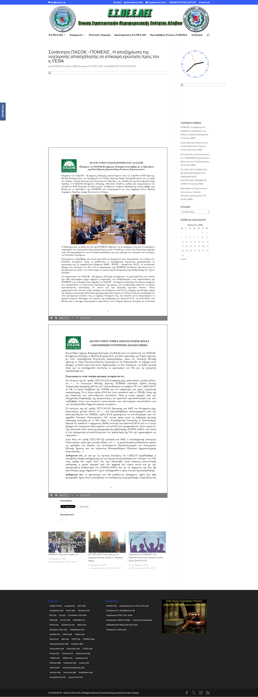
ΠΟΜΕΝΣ (89, 639)
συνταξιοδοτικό (58, 677)
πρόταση (55, 672)
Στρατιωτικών (83, 653)
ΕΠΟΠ (54, 625)
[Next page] (56, 318)
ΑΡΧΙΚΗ (111, 606)
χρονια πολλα (75, 677)
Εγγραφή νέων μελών (157, 2)
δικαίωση (55, 663)
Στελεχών (67, 653)
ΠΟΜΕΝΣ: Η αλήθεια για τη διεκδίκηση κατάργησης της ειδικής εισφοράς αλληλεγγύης (194, 131)
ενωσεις (84, 663)
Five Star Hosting (130, 692)
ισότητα (54, 667)
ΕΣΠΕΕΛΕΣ (58, 66)
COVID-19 (56, 606)
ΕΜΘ (53, 620)
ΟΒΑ (65, 639)
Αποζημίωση (56, 610)
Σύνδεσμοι (197, 35)
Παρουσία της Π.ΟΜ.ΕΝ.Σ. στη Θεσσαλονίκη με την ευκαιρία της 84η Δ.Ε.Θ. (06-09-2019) (146, 557)
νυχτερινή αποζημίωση (73, 667)
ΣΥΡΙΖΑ (87, 648)
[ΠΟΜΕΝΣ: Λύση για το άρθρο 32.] (67, 542)
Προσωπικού (57, 648)
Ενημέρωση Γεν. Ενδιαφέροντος (120, 610)
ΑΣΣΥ (81, 606)
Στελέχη (54, 653)
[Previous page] (51, 318)
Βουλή (70, 610)
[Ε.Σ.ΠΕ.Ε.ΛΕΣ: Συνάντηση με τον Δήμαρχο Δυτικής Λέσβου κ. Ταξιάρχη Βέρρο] (107, 542)
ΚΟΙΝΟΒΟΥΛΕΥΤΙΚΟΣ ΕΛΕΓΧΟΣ (182, 2)
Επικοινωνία (204, 2)
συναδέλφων (86, 672)
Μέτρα (54, 639)
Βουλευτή (84, 610)
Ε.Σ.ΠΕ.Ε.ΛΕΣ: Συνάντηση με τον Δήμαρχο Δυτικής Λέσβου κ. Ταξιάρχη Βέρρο (106, 557)
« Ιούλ (183, 259)
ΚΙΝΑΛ (67, 634)
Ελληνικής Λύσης (58, 629)
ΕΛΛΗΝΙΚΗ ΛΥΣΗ (77, 615)
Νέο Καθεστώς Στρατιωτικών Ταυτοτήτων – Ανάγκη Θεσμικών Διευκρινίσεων (194, 192)
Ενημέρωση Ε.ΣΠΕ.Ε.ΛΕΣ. (91, 66)
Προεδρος (77, 644)
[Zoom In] (77, 318)
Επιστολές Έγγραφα (100, 35)
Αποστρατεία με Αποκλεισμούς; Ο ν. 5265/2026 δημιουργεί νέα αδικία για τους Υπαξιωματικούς (195, 158)
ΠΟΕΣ (76, 639)
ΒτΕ (53, 615)
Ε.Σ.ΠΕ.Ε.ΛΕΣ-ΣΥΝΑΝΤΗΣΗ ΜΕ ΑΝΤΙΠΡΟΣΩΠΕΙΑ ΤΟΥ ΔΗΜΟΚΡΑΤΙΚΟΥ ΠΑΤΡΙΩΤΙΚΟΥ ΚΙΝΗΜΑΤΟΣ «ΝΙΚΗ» (194, 176)
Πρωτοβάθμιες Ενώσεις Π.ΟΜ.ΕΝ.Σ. (169, 35)
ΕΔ (62, 615)
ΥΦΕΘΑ (67, 658)
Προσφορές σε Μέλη (134, 2)
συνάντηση (69, 672)
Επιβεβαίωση (77, 629)
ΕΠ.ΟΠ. (65, 620)
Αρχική (118, 2)
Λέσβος (80, 634)
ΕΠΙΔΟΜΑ (79, 620)
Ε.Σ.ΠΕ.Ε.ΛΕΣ (56, 35)
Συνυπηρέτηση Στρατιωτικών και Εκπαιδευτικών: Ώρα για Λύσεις (194, 146)
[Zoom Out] (72, 318)
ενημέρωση (69, 663)
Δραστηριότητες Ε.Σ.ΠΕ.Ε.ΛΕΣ (130, 35)
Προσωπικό (73, 648)
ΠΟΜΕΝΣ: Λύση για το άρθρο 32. (63, 554)
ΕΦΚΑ (81, 625)
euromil (69, 606)
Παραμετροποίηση (59, 644)
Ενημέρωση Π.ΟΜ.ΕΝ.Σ (118, 620)
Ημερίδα (55, 634)
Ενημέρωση (76, 35)
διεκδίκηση (81, 658)
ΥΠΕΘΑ (55, 658)
